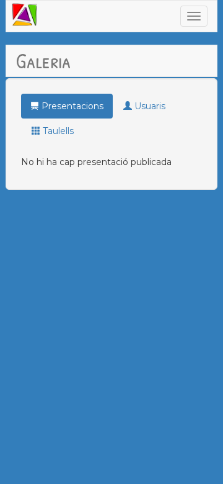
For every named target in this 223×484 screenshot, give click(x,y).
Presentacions (71, 106)
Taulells (57, 131)
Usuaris (148, 106)
